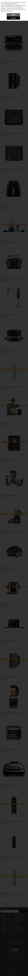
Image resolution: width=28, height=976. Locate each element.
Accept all (13, 18)
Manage (13, 15)
